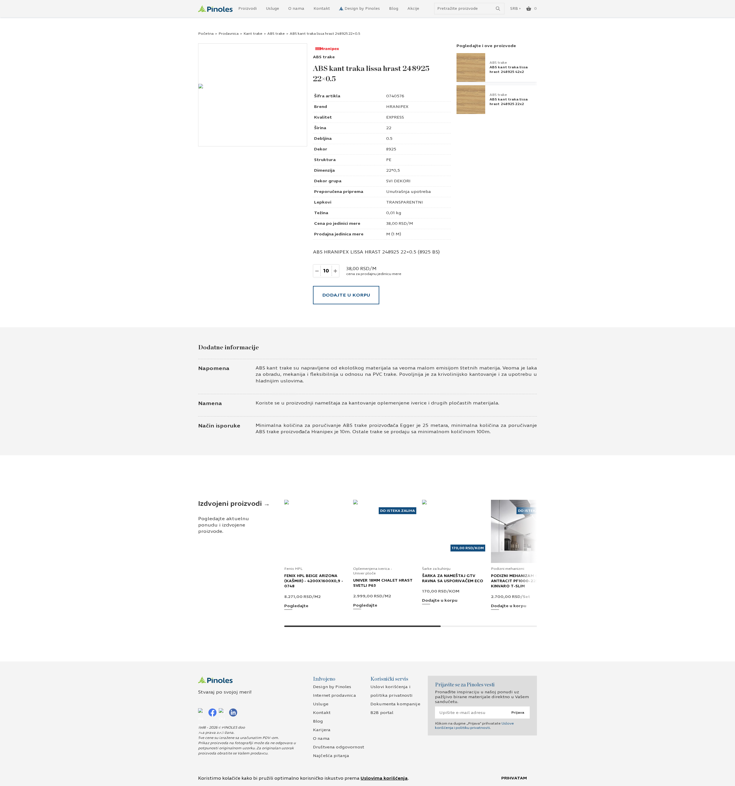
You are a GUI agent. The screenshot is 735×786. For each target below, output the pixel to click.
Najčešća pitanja (331, 755)
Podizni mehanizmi (507, 569)
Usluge (272, 8)
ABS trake (276, 34)
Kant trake (252, 34)
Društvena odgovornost (338, 747)
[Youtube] (223, 712)
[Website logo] (215, 8)
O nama (296, 8)
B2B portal (381, 712)
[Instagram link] (202, 712)
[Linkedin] (233, 712)
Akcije (413, 8)
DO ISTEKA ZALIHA (397, 511)
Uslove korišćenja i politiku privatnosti (474, 725)
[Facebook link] (212, 712)
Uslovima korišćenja (384, 778)
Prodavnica (228, 34)
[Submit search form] (498, 9)
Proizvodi (247, 8)
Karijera (321, 729)
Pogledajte (296, 606)
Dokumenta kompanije (395, 704)
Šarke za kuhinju (436, 569)
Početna (206, 34)
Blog (393, 8)
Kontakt (322, 8)
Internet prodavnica (334, 695)
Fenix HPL (293, 569)
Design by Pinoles (362, 8)
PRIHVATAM (514, 778)
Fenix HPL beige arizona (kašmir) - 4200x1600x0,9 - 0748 (313, 581)
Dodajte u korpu (346, 295)
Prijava (517, 713)
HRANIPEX (397, 106)
